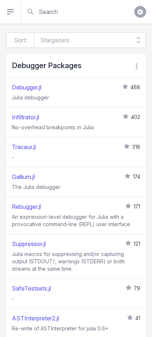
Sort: (20, 40)
